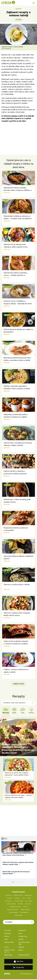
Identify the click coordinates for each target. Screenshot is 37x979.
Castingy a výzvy (22, 936)
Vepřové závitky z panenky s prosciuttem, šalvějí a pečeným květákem (15, 472)
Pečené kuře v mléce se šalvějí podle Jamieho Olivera (17, 500)
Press (20, 933)
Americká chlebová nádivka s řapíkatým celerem (18, 557)
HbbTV (6, 939)
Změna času (17, 898)
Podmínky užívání (9, 942)
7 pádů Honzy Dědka (11, 903)
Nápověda (21, 947)
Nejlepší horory (28, 895)
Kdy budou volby (8, 901)
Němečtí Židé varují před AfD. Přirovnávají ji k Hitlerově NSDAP (16, 872)
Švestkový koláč (18, 915)
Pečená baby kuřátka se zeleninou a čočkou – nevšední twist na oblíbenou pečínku (18, 217)
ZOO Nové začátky (18, 901)
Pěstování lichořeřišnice (12, 909)
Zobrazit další (18, 684)
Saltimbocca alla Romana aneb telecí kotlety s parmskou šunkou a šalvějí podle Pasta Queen (17, 359)
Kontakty (20, 939)
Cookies (6, 947)
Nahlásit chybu (8, 955)
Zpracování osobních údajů (24, 943)
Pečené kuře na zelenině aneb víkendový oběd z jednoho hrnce (16, 245)
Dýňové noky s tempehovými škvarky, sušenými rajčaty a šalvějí (18, 444)
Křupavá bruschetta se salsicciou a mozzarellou (16, 529)
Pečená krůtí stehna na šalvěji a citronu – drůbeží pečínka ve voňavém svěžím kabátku (15, 274)
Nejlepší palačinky (24, 912)
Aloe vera (25, 906)
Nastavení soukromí (23, 955)
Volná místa (7, 933)
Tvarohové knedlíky (13, 912)
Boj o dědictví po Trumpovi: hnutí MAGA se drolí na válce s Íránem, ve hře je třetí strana (17, 854)
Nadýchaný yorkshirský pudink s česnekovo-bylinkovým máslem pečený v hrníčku (16, 416)
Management (22, 930)
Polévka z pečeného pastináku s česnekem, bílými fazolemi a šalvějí (17, 387)
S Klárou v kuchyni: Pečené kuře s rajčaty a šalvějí (16, 670)
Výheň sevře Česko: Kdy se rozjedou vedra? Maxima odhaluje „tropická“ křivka (18, 863)
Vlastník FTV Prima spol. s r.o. (9, 951)
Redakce (20, 950)
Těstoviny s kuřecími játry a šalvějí (17, 584)
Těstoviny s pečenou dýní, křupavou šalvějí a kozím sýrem (17, 614)
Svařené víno (28, 903)
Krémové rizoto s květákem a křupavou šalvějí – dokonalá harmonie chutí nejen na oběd (18, 302)
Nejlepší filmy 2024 (18, 895)
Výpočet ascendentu (25, 909)
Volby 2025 (20, 903)
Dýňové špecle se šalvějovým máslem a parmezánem (18, 330)
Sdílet (17, 20)
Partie (23, 898)
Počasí (28, 898)
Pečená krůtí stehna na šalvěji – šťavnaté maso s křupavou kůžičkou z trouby (18, 189)
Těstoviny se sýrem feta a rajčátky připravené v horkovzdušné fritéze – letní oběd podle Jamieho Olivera (17, 775)
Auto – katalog (28, 901)
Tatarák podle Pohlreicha (15, 906)
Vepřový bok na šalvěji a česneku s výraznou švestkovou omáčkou (16, 642)
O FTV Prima (7, 930)
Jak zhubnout (8, 895)
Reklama (6, 936)
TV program (9, 898)
